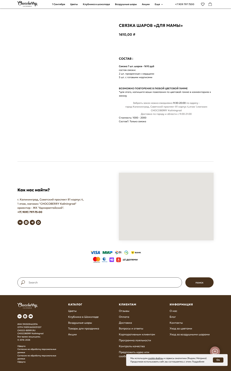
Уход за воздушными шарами (190, 334)
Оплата (124, 316)
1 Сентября (58, 4)
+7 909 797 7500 (184, 4)
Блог (173, 316)
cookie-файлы (155, 358)
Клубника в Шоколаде (83, 316)
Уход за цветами (181, 328)
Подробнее (198, 361)
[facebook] (210, 4)
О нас (173, 311)
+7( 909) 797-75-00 (29, 212)
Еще (157, 4)
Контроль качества (132, 346)
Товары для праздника (83, 328)
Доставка (125, 322)
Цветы (74, 4)
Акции (146, 4)
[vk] (20, 222)
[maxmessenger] (38, 222)
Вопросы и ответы (131, 328)
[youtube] (31, 316)
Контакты (176, 322)
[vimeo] (202, 4)
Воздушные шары (126, 4)
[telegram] (32, 222)
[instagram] (26, 222)
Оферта (21, 346)
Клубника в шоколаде (96, 4)
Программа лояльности (135, 340)
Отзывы (124, 311)
